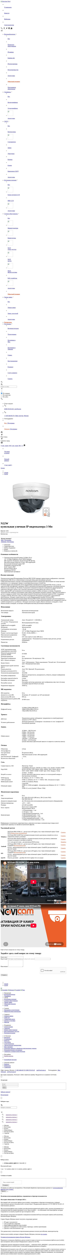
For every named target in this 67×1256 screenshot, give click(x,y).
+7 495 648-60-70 (20, 1070)
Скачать (63, 832)
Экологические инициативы (12, 1045)
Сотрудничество (9, 1043)
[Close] (1, 1076)
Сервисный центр (9, 1019)
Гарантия (7, 1028)
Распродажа (8, 322)
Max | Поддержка (6, 540)
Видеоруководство (19, 845)
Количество (4, 534)
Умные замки (8, 297)
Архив (3, 468)
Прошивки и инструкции (11, 1010)
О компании (8, 1039)
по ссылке (44, 1234)
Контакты (7, 1037)
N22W (6, 474)
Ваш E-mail (17, 959)
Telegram (3, 1072)
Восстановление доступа (11, 1031)
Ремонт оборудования (10, 1030)
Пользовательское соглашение (13, 1050)
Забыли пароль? (5, 1092)
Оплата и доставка (9, 1020)
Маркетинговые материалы (12, 1011)
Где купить (7, 1042)
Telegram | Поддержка (7, 541)
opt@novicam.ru (41, 1070)
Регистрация (4, 1095)
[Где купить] (2, 433)
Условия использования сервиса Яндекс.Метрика (15, 1237)
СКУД (6, 121)
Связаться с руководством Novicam (14, 1051)
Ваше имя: (4, 957)
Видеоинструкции (9, 1033)
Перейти (63, 842)
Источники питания (10, 180)
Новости (6, 1040)
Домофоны (7, 92)
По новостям (6, 395)
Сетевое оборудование (11, 214)
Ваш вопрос (4, 966)
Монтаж (6, 1022)
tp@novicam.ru (11, 1072)
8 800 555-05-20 (30, 1070)
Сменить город (5, 441)
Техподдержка (8, 1026)
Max (58, 1070)
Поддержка (7, 324)
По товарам (6, 393)
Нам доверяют (8, 1047)
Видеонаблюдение (10, 34)
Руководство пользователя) (19, 833)
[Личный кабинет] (2, 443)
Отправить (4, 975)
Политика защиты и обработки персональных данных (20, 1048)
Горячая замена (8, 1016)
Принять (3, 1191)
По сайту (5, 397)
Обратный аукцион (10, 1004)
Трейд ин (7, 1017)
